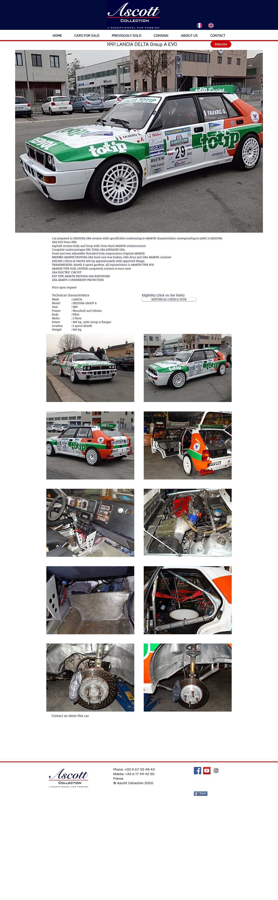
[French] (199, 25)
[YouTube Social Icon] (206, 770)
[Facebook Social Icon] (197, 770)
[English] (211, 25)
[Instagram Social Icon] (216, 770)
